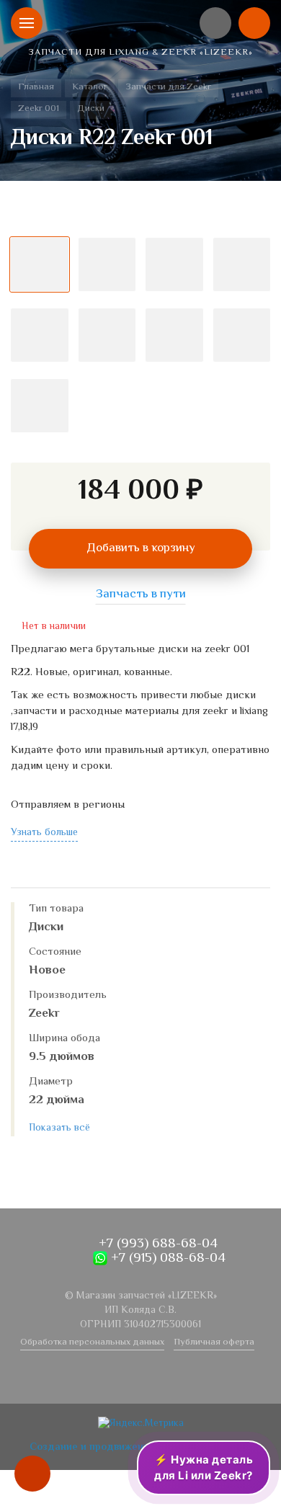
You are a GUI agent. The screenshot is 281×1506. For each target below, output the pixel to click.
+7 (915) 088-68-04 (166, 1258)
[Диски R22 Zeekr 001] (140, 218)
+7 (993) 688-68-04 (156, 1244)
